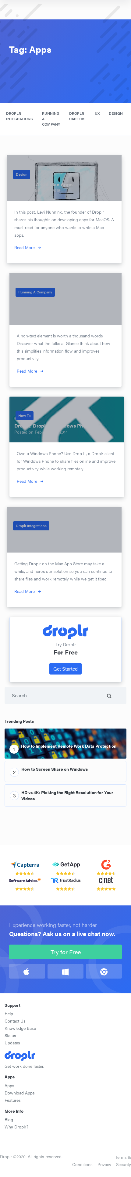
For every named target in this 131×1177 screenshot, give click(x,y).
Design (116, 113)
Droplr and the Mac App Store (46, 535)
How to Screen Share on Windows (54, 769)
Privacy (104, 1164)
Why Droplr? (16, 1127)
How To (24, 415)
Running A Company (35, 292)
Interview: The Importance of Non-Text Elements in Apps (57, 305)
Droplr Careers (77, 115)
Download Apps (20, 1093)
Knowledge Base (20, 1028)
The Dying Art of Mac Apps (42, 184)
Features (13, 1100)
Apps (9, 1085)
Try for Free (66, 951)
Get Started (65, 668)
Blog (9, 1119)
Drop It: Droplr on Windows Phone (52, 425)
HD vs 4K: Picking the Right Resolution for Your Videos (67, 795)
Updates (12, 1043)
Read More (24, 247)
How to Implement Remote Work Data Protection (68, 746)
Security (123, 1164)
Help (9, 1013)
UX (97, 113)
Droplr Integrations (19, 115)
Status (10, 1035)
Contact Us (15, 1021)
